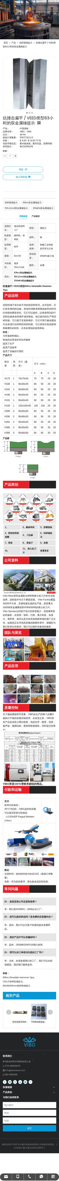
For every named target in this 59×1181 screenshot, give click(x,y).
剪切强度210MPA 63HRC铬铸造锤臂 (20, 1021)
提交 (29, 1128)
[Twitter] (15, 1082)
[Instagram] (25, 1082)
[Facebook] (5, 1082)
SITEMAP (18, 1147)
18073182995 (11, 1074)
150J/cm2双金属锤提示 (16, 208)
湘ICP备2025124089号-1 (33, 1147)
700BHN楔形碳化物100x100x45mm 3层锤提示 (39, 1021)
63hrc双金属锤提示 (32, 202)
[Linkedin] (10, 1082)
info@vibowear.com (15, 1070)
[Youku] (30, 1082)
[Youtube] (20, 1082)
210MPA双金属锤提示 (43, 208)
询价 (21, 169)
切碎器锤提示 (11, 202)
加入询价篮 (21, 177)
